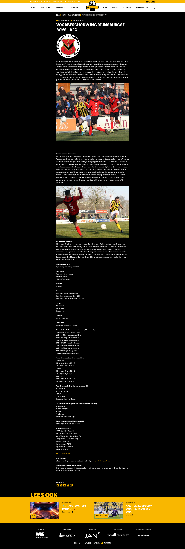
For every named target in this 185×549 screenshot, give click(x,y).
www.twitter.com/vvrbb (103, 461)
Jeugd (104, 7)
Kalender (127, 7)
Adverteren (36, 1)
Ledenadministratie (57, 1)
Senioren (74, 7)
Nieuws (115, 7)
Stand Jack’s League (63, 454)
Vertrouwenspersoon (73, 1)
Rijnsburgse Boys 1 (74, 15)
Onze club (45, 7)
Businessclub (142, 7)
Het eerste (60, 7)
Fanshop (45, 1)
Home (33, 7)
